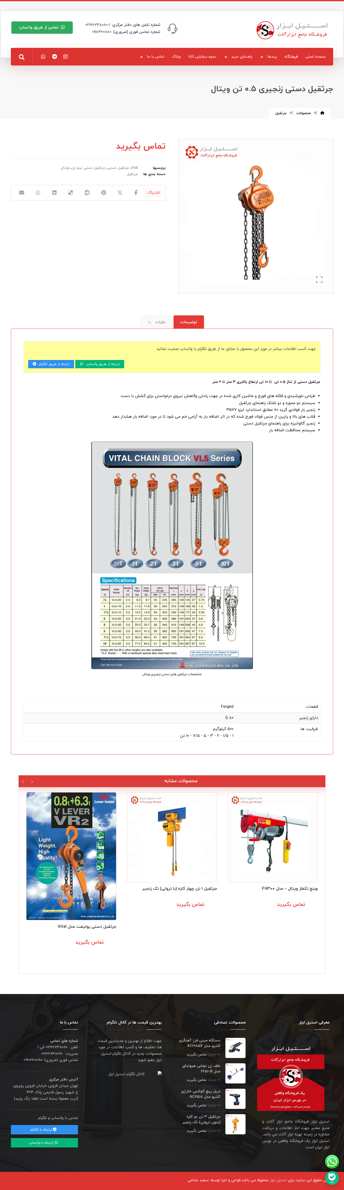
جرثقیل (132, 174)
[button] (21, 57)
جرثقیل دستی (118, 168)
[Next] (23, 781)
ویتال (65, 168)
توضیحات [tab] (188, 322)
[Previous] (32, 781)
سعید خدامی (198, 1180)
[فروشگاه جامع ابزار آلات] (293, 30)
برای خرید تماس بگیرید (293, 915)
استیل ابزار (278, 1180)
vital (134, 168)
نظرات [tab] (157, 322)
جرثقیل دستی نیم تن (88, 168)
